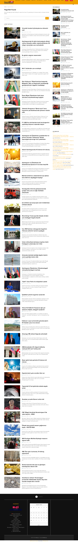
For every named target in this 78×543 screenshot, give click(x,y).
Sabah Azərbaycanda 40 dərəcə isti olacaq (35, 149)
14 (41, 515)
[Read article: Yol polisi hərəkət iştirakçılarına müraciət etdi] (12, 33)
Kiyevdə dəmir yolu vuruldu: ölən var (33, 373)
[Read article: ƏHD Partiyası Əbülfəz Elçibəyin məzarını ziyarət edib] (12, 443)
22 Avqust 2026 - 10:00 (26, 468)
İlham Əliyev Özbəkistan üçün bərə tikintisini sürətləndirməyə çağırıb (66, 51)
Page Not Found (10, 6)
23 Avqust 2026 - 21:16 (26, 99)
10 (31, 515)
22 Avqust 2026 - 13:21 (26, 324)
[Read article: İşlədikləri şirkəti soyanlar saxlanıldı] (12, 299)
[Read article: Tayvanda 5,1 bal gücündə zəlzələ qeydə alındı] (12, 391)
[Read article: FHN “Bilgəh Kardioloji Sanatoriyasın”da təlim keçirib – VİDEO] (12, 417)
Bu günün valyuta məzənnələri (31, 55)
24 (31, 520)
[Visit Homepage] (8, 2)
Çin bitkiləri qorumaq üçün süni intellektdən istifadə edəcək (67, 114)
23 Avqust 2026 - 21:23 (26, 87)
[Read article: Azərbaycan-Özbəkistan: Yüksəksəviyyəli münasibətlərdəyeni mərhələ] (12, 272)
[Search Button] (73, 4)
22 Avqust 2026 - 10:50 (26, 429)
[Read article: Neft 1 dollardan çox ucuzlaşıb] (12, 73)
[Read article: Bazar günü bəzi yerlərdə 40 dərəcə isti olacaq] (12, 364)
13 (38, 515)
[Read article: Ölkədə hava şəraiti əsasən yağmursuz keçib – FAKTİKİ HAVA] (12, 430)
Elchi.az (37, 537)
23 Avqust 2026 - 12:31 (26, 232)
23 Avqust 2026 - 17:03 (26, 141)
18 (33, 517)
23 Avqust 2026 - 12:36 (26, 219)
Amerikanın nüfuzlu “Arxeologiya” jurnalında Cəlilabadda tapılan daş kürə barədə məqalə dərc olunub (34, 479)
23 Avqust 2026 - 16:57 (26, 166)
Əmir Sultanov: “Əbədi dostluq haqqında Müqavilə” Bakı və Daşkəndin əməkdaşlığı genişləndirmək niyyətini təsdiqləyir (35, 83)
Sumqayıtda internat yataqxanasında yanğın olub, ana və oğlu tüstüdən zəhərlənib (34, 190)
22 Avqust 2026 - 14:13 (26, 311)
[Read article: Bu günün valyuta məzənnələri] (12, 60)
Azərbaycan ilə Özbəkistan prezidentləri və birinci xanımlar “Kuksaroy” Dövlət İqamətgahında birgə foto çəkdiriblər (35, 137)
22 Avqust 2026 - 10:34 (26, 442)
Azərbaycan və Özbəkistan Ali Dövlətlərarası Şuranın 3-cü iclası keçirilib (67, 91)
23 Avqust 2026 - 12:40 (26, 179)
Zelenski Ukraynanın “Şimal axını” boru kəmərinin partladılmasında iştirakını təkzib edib (36, 110)
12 (36, 515)
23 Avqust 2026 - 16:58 (26, 151)
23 (46, 517)
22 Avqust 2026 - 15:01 (26, 283)
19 (36, 517)
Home (5, 6)
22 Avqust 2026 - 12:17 (26, 363)
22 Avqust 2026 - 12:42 (26, 350)
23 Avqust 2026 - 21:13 (26, 114)
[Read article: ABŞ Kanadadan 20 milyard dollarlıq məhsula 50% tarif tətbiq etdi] (12, 351)
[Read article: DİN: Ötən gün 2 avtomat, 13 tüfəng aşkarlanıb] (12, 456)
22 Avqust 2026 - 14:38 (26, 296)
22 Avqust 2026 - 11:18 (26, 401)
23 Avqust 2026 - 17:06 (26, 126)
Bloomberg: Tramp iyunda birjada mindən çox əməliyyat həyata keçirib (67, 121)
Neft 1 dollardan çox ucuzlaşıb (31, 68)
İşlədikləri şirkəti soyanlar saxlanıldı (33, 295)
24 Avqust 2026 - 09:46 (65, 12)
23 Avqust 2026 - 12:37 (26, 206)
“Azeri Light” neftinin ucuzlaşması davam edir (62, 154)
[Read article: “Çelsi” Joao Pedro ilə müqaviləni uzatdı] (12, 286)
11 (33, 515)
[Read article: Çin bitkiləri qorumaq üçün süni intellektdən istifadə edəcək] (12, 207)
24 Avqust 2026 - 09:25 (26, 57)
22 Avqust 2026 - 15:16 (26, 271)
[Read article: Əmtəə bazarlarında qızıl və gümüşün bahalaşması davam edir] (12, 469)
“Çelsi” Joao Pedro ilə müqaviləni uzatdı (34, 281)
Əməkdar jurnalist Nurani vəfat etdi (33, 399)
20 (38, 517)
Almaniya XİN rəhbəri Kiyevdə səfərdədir (34, 334)
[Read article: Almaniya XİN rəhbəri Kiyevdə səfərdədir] (12, 338)
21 (41, 517)
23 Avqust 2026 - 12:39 (26, 194)
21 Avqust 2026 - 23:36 (26, 483)
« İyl (38, 524)
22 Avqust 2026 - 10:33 (26, 455)
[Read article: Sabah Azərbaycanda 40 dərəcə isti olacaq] (12, 154)
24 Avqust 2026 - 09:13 (26, 70)
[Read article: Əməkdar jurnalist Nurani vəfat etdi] (12, 404)
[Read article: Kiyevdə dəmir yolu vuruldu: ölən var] (12, 377)
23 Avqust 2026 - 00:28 (26, 245)
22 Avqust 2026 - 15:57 (26, 258)
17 (31, 517)
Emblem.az (45, 537)
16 (46, 515)
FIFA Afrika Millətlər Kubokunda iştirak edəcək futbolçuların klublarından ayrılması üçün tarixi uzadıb (62, 168)
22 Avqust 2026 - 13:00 (26, 335)
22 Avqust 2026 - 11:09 (26, 416)
